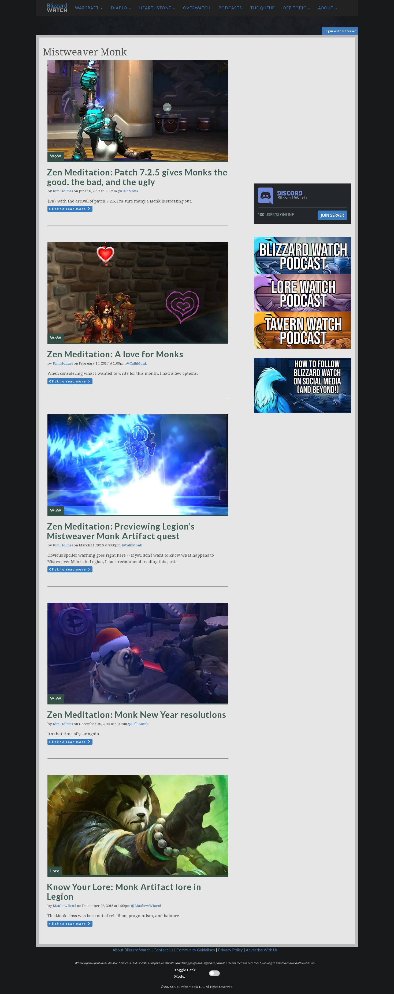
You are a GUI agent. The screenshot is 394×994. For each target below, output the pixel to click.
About (326, 8)
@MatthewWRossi (146, 906)
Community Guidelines (195, 950)
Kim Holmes (63, 191)
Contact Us (163, 950)
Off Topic (295, 8)
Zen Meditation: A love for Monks (115, 354)
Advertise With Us (262, 950)
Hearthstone (155, 8)
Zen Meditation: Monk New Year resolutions (136, 714)
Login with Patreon (340, 31)
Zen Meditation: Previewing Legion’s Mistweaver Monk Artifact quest (121, 531)
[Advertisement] (303, 75)
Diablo (119, 8)
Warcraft (87, 8)
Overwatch (196, 8)
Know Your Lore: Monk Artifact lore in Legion (124, 892)
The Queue (262, 8)
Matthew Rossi (64, 906)
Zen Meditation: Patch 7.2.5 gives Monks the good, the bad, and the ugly (137, 177)
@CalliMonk (128, 191)
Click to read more (68, 209)
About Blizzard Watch (132, 950)
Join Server (332, 215)
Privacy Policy (230, 950)
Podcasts (230, 8)
